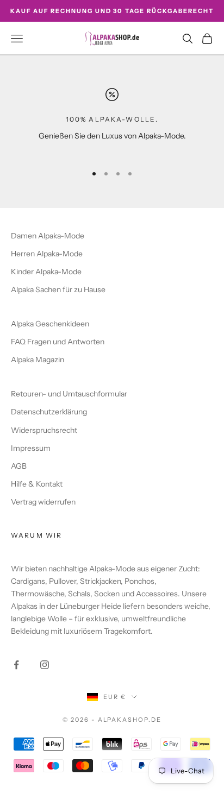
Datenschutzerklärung (49, 412)
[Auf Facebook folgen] (16, 664)
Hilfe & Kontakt (37, 484)
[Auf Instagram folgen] (44, 664)
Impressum (31, 448)
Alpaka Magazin (37, 359)
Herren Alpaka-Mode (47, 254)
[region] (112, 121)
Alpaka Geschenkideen (50, 324)
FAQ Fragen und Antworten (57, 341)
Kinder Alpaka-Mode (46, 271)
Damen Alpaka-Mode (47, 236)
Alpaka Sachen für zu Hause (58, 289)
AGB (19, 466)
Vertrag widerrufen (43, 502)
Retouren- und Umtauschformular (69, 394)
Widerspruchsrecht (44, 430)
